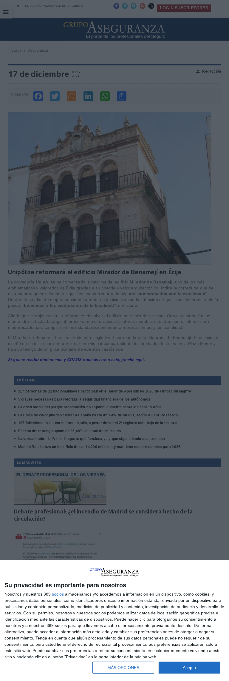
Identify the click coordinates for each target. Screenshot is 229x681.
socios (58, 594)
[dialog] (114, 620)
